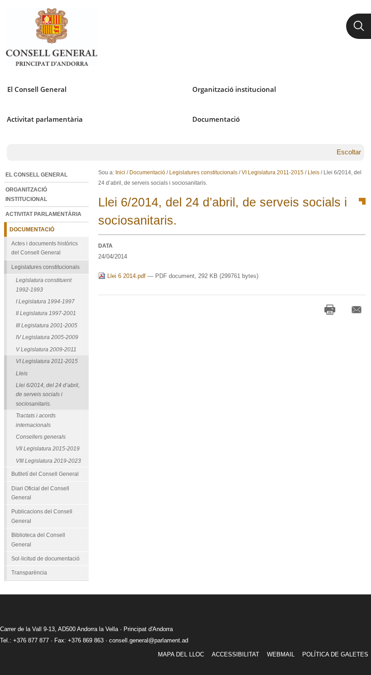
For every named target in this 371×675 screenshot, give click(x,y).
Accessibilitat (235, 654)
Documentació (216, 119)
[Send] (356, 310)
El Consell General (37, 89)
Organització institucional (234, 89)
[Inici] (51, 37)
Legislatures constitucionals (203, 172)
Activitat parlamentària (45, 119)
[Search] (358, 26)
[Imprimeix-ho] (330, 310)
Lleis (313, 172)
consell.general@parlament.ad (148, 640)
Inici (120, 172)
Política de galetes (335, 654)
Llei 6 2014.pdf (126, 276)
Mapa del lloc (181, 654)
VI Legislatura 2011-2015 (273, 172)
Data (105, 246)
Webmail (281, 654)
